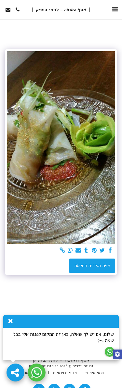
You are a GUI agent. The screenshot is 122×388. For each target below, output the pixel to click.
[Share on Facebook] (110, 250)
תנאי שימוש (95, 372)
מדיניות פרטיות (65, 372)
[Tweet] (102, 250)
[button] (114, 9)
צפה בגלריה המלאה (92, 265)
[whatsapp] (70, 250)
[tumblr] (86, 250)
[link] (62, 250)
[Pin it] (94, 250)
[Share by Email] (78, 250)
